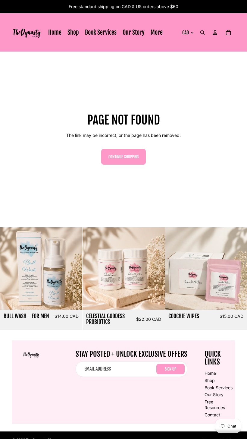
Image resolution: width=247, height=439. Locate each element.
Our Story (214, 394)
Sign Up (170, 368)
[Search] (202, 32)
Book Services (219, 387)
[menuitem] (157, 32)
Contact (212, 414)
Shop (210, 380)
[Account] (215, 32)
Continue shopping (123, 156)
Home (210, 373)
